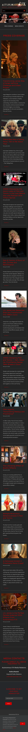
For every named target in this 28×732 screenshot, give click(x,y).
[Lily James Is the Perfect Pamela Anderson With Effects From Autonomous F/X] (14, 601)
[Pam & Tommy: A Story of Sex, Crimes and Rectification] (14, 242)
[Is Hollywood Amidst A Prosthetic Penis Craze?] (14, 551)
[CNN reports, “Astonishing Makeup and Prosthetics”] (14, 399)
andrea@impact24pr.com (14, 676)
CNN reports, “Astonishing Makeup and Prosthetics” (13, 412)
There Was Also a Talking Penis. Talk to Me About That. (13, 142)
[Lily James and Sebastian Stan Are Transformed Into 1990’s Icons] (14, 299)
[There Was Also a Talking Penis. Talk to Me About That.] (14, 128)
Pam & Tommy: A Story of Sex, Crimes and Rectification (14, 263)
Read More (6, 114)
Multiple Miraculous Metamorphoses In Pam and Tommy (13, 516)
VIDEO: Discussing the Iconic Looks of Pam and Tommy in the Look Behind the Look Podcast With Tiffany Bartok (14, 193)
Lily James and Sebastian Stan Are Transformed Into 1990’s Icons (13, 313)
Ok (22, 723)
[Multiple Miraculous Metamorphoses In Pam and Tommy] (14, 502)
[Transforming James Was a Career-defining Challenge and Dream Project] (14, 59)
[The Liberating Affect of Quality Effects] (14, 454)
